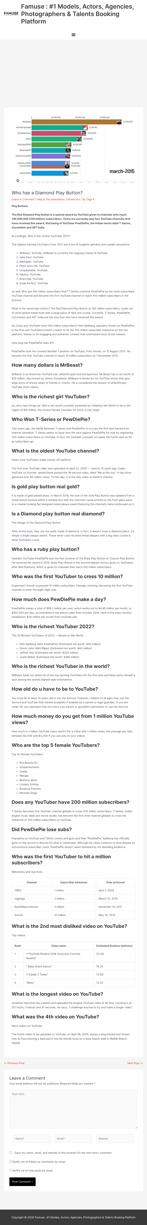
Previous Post (14, 1063)
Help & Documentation (51, 199)
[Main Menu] (73, 35)
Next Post (135, 1063)
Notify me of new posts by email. (33, 1170)
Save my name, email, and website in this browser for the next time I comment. (63, 1152)
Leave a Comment (23, 199)
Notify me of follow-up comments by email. (39, 1161)
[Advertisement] (73, 68)
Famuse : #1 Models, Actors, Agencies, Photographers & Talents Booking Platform (77, 14)
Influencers (73, 199)
